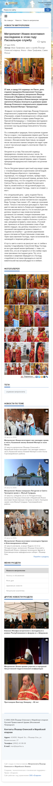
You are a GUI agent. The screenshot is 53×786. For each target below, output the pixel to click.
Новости (18, 20)
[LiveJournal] (47, 376)
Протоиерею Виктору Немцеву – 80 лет (21, 702)
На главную (8, 20)
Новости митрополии (31, 20)
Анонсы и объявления (15, 576)
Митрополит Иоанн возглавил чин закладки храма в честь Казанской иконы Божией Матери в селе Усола (26, 442)
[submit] (47, 10)
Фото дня (10, 581)
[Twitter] (39, 376)
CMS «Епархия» (35, 775)
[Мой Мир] (44, 376)
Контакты (47, 4)
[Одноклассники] (42, 376)
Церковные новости (14, 586)
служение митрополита (15, 392)
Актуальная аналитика (15, 591)
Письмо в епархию (44, 2)
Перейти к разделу (41, 557)
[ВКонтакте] (36, 376)
